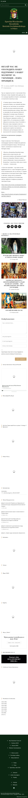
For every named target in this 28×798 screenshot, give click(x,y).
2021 (2, 711)
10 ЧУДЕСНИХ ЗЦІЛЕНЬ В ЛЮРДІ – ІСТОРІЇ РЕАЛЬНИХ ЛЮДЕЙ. (14, 256)
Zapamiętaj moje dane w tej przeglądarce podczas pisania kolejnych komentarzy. (12, 353)
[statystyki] (14, 788)
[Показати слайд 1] (2, 390)
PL (1, 1)
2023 (2, 707)
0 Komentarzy (7, 88)
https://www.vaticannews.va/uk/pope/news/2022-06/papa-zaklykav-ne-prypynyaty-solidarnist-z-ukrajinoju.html (13, 186)
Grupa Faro (24, 796)
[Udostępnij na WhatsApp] (19, 226)
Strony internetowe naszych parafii (12, 364)
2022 (2, 709)
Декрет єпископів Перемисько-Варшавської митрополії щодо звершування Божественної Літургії (13, 504)
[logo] (14, 13)
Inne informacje (19, 86)
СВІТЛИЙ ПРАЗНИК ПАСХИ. (14, 310)
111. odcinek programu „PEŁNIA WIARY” (10, 493)
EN (5, 1)
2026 (2, 702)
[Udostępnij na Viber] (15, 226)
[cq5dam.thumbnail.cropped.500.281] (14, 210)
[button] (23, 32)
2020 (2, 712)
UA (3, 1)
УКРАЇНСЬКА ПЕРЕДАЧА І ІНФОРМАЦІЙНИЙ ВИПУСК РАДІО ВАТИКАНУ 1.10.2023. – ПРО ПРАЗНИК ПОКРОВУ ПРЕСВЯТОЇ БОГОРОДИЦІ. (14, 284)
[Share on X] (8, 226)
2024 (2, 705)
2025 (2, 703)
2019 (2, 714)
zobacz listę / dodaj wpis (14, 642)
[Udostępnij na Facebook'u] (12, 226)
